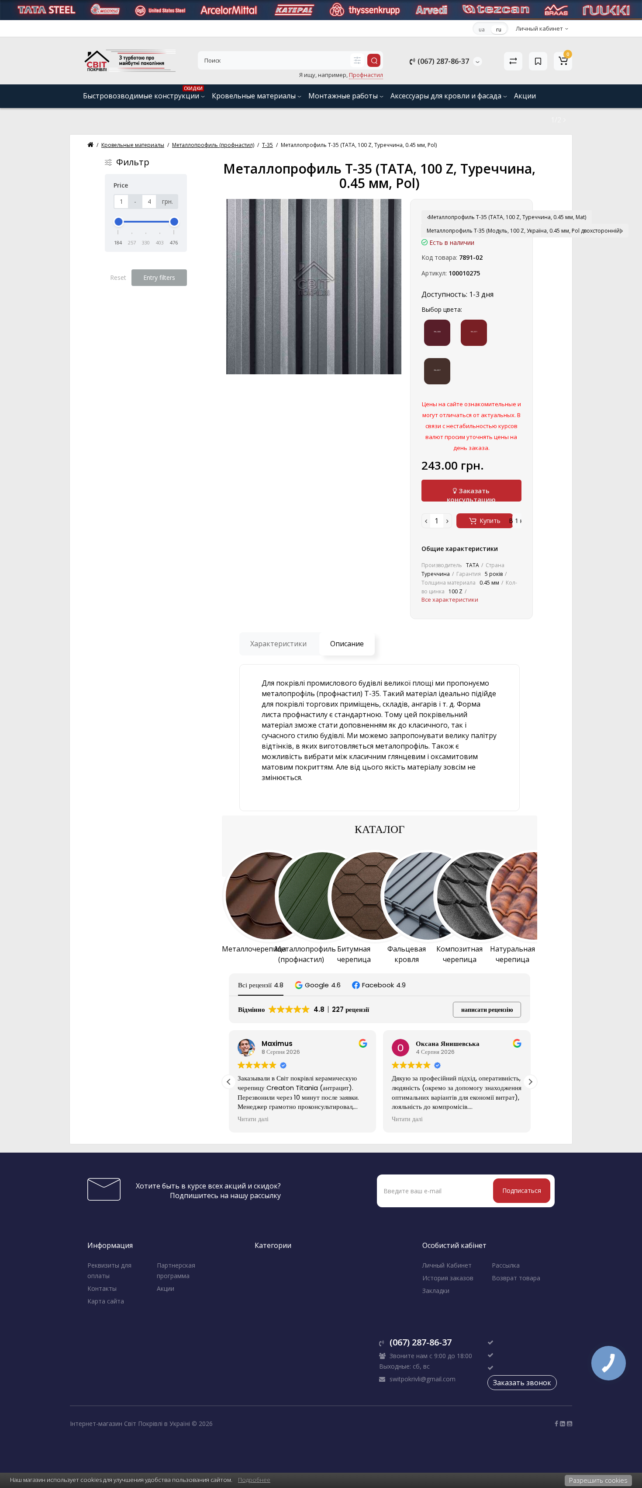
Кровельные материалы (254, 96)
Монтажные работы (344, 96)
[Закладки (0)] (538, 61)
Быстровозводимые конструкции (143, 93)
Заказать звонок (522, 1382)
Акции (525, 96)
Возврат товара (516, 1278)
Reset (118, 277)
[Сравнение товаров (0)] (513, 61)
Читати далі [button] (253, 1119)
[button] (317, 985)
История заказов (447, 1278)
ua (482, 29)
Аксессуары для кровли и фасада (446, 96)
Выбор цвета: (441, 309)
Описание (347, 643)
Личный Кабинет (447, 1265)
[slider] (118, 221)
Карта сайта (105, 1301)
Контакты (102, 1288)
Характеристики (278, 643)
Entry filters (159, 277)
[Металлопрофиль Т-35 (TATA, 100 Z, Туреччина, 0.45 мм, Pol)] (313, 286)
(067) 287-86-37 (442, 61)
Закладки (435, 1290)
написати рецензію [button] (487, 1009)
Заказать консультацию (471, 494)
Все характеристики (449, 599)
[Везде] (357, 60)
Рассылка (506, 1265)
